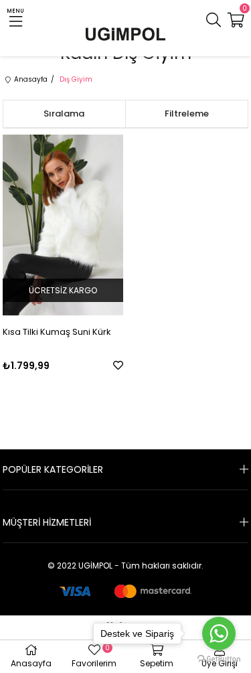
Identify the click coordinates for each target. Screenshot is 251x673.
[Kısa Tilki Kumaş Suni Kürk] (63, 225)
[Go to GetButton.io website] (218, 659)
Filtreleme (187, 113)
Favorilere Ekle (118, 365)
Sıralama (64, 113)
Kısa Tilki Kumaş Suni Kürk (57, 331)
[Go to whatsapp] (219, 633)
